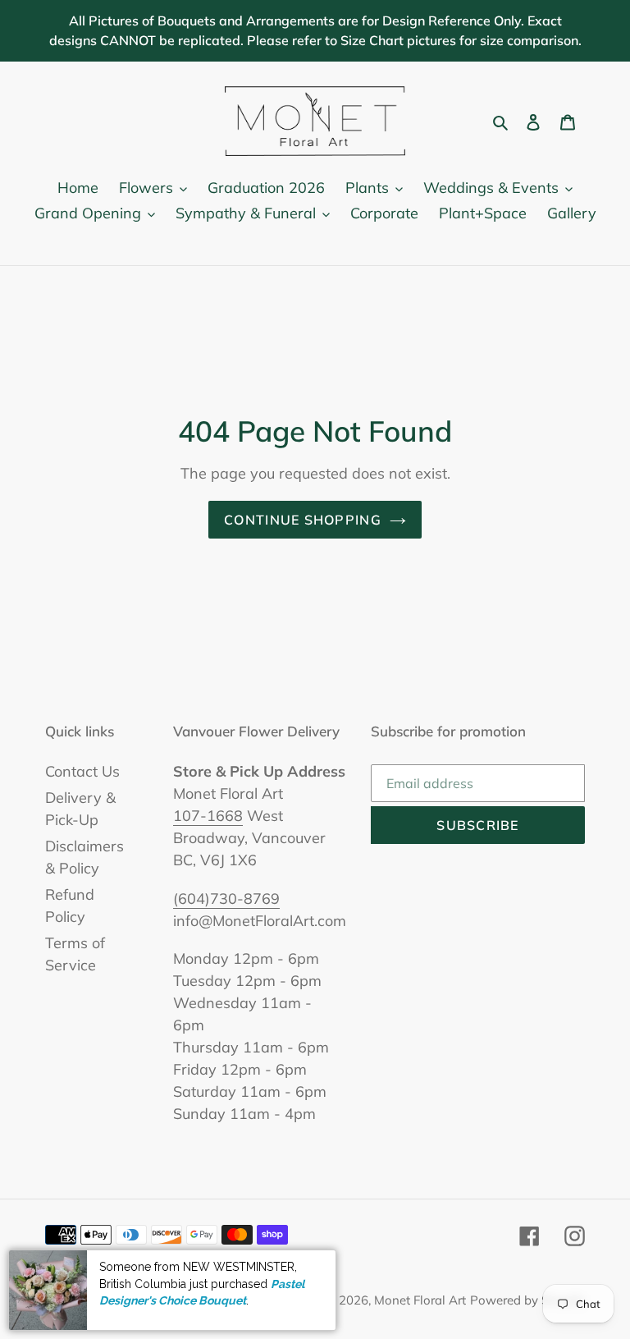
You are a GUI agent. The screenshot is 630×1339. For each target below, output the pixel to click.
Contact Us (82, 771)
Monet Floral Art (420, 1300)
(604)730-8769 (226, 898)
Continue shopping (302, 519)
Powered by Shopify (527, 1300)
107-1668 (208, 815)
